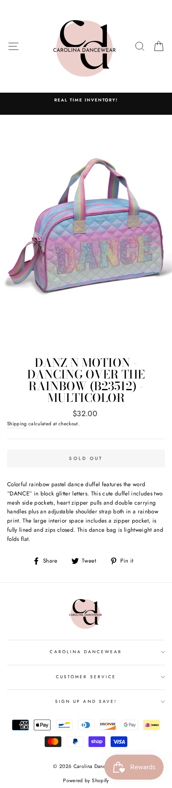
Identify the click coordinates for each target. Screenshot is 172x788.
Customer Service (86, 677)
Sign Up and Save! (86, 701)
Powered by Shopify (86, 780)
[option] (86, 100)
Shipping (17, 423)
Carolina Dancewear (86, 652)
